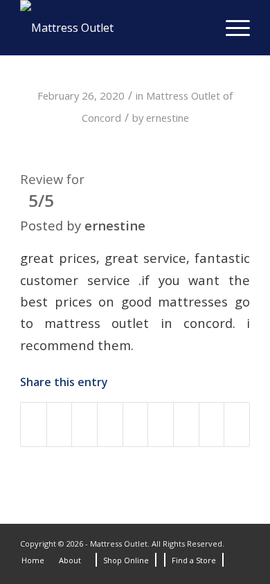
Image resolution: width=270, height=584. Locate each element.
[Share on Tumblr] (160, 424)
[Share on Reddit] (186, 424)
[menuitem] (231, 27)
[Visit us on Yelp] (236, 424)
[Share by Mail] (211, 424)
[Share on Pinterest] (110, 424)
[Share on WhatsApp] (84, 424)
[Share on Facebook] (33, 424)
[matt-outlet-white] (112, 27)
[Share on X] (59, 424)
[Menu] (231, 27)
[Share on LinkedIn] (135, 424)
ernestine (167, 118)
